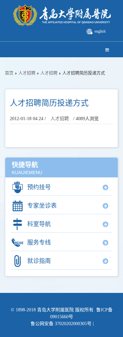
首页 (9, 72)
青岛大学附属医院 (55, 309)
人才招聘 (26, 72)
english (100, 31)
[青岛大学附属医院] (61, 15)
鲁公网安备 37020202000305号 (61, 323)
